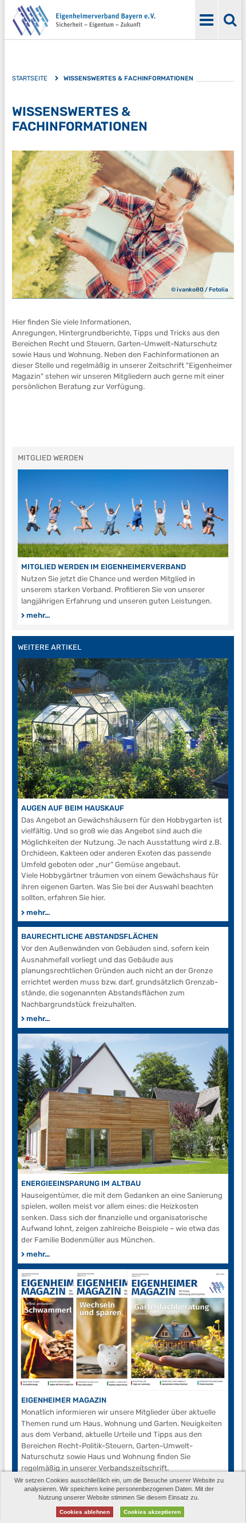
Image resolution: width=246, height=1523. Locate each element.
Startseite (29, 78)
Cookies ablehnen (84, 1512)
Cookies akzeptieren (152, 1512)
